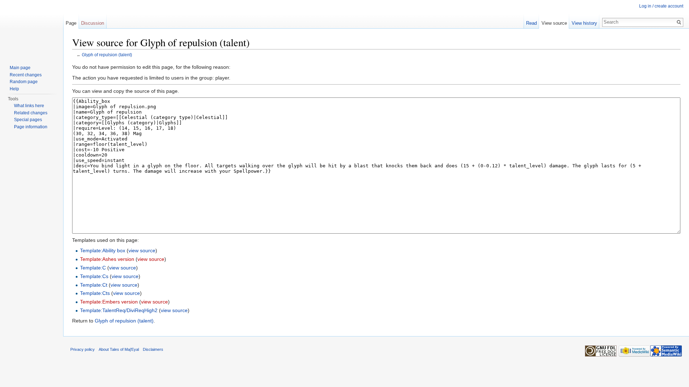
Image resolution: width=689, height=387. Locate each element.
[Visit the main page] (31, 28)
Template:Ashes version (107, 259)
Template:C (93, 268)
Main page (20, 67)
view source (141, 250)
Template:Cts (95, 293)
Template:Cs (94, 276)
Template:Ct (93, 285)
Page (71, 23)
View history (584, 23)
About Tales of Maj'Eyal (119, 349)
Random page (24, 81)
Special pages (28, 119)
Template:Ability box (102, 250)
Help (14, 88)
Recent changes (26, 74)
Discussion (92, 23)
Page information (30, 126)
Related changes (30, 112)
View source (554, 23)
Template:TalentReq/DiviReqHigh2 (119, 310)
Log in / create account (661, 6)
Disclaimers (153, 349)
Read (531, 23)
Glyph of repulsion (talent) (107, 54)
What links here (29, 105)
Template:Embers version (109, 302)
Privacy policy (82, 349)
